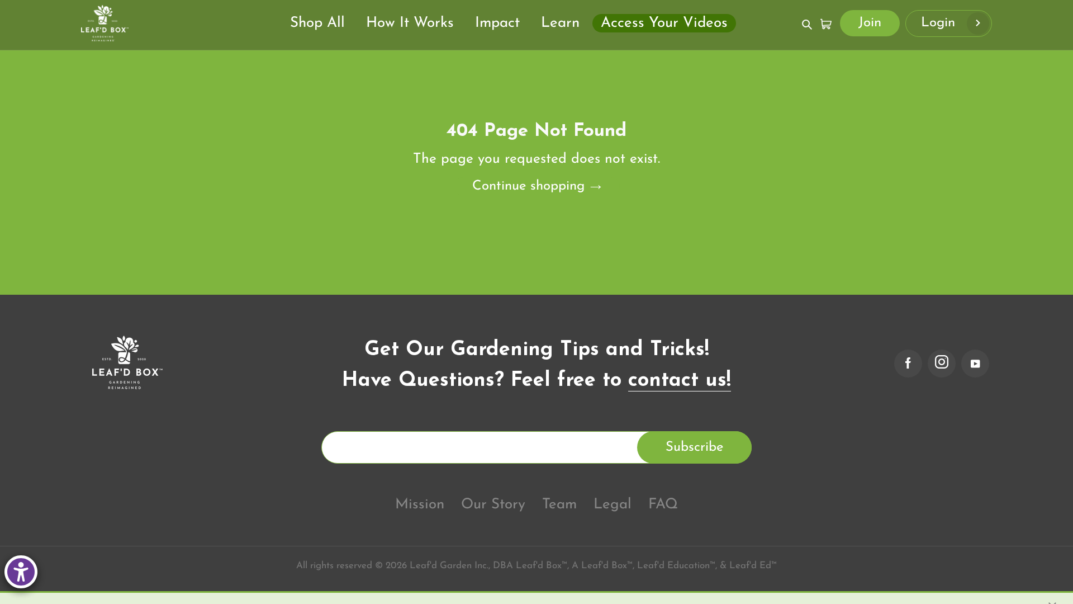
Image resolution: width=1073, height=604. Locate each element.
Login (940, 23)
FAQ (663, 504)
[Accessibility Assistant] (21, 572)
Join (869, 23)
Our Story (493, 504)
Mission (419, 504)
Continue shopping (528, 186)
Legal (613, 504)
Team (559, 504)
